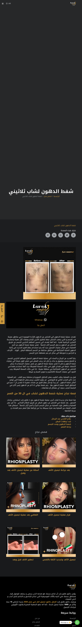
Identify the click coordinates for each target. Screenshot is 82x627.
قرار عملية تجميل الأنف (59, 515)
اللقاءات (37, 625)
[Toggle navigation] (2, 4)
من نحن (37, 618)
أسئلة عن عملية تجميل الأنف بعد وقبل (23, 471)
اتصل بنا (41, 325)
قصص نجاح (48, 196)
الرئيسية (57, 196)
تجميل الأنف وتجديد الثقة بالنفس (59, 559)
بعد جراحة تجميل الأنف (59, 470)
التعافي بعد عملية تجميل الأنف (23, 515)
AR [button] (9, 3)
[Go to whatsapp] (77, 622)
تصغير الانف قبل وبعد (23, 559)
